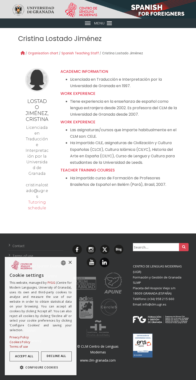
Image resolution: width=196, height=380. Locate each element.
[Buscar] (184, 247)
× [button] (70, 262)
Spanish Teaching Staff (80, 53)
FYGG (51, 283)
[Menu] (88, 23)
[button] (41, 367)
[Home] (23, 53)
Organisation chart (43, 53)
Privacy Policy (19, 337)
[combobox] (63, 263)
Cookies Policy (20, 342)
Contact (18, 246)
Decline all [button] (56, 356)
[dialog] (40, 316)
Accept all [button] (24, 356)
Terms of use (22, 256)
